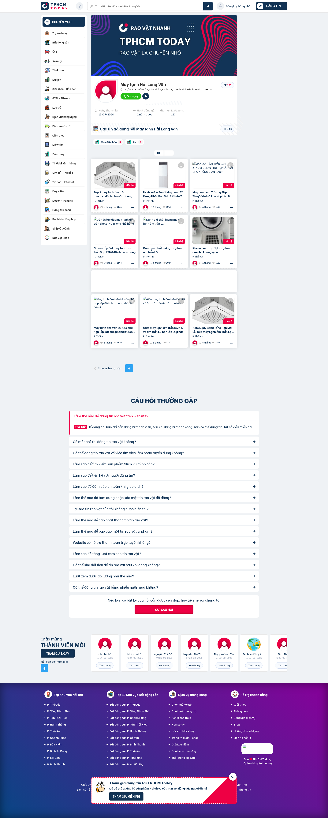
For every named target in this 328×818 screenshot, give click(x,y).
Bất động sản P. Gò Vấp (124, 738)
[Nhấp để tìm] (208, 6)
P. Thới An (53, 731)
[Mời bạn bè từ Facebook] (44, 668)
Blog (237, 724)
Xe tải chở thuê (181, 718)
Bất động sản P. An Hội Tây (126, 764)
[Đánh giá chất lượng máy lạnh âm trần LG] (164, 230)
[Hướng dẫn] (79, 6)
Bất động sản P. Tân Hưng (126, 758)
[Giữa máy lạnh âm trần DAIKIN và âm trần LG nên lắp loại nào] (164, 310)
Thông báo (241, 711)
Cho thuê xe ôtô (182, 704)
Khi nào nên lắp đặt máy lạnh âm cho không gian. (211, 250)
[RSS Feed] (145, 96)
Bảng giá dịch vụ (244, 718)
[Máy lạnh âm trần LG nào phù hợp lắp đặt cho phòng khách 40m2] (115, 310)
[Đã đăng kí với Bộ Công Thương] (257, 751)
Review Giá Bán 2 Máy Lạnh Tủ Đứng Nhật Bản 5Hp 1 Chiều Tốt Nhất (164, 194)
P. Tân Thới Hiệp (57, 718)
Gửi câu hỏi (164, 609)
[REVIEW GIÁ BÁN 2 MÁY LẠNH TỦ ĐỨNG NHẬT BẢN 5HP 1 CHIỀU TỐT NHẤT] (164, 175)
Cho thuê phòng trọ (184, 711)
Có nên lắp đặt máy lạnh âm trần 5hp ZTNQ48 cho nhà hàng (115, 250)
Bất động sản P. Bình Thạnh (127, 744)
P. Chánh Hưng (56, 738)
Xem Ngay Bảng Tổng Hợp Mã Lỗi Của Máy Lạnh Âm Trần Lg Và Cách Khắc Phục (212, 330)
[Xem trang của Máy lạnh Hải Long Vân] (96, 207)
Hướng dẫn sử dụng (246, 731)
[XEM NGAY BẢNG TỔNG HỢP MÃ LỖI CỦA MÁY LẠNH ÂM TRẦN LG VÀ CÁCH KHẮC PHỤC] (213, 310)
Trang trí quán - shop (185, 738)
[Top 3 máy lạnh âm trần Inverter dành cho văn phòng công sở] (115, 175)
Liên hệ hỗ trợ (242, 738)
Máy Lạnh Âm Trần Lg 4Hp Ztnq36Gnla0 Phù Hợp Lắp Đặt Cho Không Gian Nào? (212, 194)
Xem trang (104, 665)
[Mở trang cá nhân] (105, 644)
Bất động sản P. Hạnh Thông (128, 731)
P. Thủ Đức (53, 704)
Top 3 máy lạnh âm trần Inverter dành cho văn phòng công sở (113, 194)
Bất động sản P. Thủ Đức (125, 704)
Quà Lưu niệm (180, 744)
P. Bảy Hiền (54, 744)
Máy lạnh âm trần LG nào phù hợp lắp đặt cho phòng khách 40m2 (113, 330)
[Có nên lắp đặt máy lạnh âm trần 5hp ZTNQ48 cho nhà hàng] (115, 230)
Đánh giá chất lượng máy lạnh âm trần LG (163, 250)
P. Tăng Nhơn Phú (58, 711)
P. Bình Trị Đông (57, 751)
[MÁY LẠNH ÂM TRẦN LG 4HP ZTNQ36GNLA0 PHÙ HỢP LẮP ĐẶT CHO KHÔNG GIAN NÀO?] (213, 175)
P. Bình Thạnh (56, 764)
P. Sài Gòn (53, 758)
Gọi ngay (132, 96)
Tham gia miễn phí (126, 796)
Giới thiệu (240, 704)
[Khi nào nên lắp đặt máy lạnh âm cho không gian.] (213, 230)
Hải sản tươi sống (183, 731)
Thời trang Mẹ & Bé (184, 758)
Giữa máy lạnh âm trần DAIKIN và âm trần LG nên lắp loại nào (163, 330)
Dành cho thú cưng (184, 751)
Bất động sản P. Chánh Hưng (128, 718)
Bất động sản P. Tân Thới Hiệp (128, 724)
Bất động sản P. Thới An (125, 751)
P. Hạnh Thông (56, 724)
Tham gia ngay (57, 653)
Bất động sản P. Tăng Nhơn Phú (129, 711)
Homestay (178, 724)
